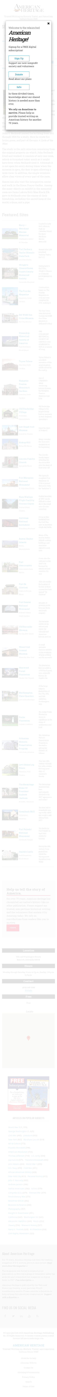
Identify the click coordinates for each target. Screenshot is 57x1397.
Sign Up (19, 58)
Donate (19, 74)
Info (19, 87)
